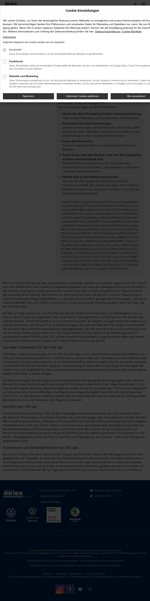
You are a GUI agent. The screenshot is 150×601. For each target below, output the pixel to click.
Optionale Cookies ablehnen (82, 96)
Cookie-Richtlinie (131, 31)
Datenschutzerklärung (108, 31)
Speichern (28, 96)
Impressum (9, 37)
